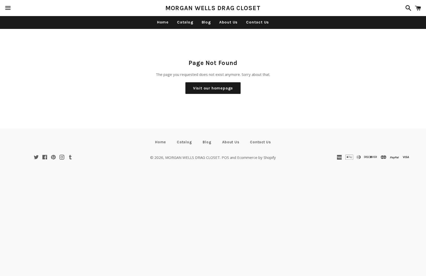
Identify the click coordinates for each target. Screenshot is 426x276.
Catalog (185, 22)
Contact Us (257, 22)
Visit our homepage (213, 88)
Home (163, 22)
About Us (228, 22)
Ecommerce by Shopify (256, 157)
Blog (206, 22)
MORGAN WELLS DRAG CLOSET (213, 8)
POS (225, 157)
